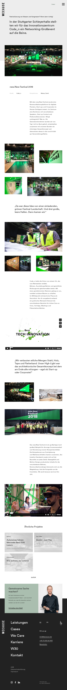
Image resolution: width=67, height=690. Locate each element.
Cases (53, 4)
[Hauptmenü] (63, 4)
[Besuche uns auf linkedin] (19, 682)
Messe (43, 93)
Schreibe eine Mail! (16, 608)
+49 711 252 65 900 (46, 640)
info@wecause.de (46, 637)
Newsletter (43, 644)
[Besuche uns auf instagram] (12, 682)
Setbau (9, 548)
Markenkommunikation (18, 548)
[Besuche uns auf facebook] (15, 682)
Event (47, 93)
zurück (33, 577)
